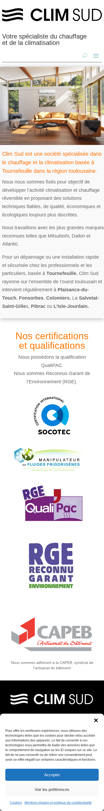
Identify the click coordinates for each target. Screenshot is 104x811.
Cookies (16, 803)
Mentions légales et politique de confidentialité (58, 803)
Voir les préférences (52, 789)
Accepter (52, 774)
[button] (96, 720)
